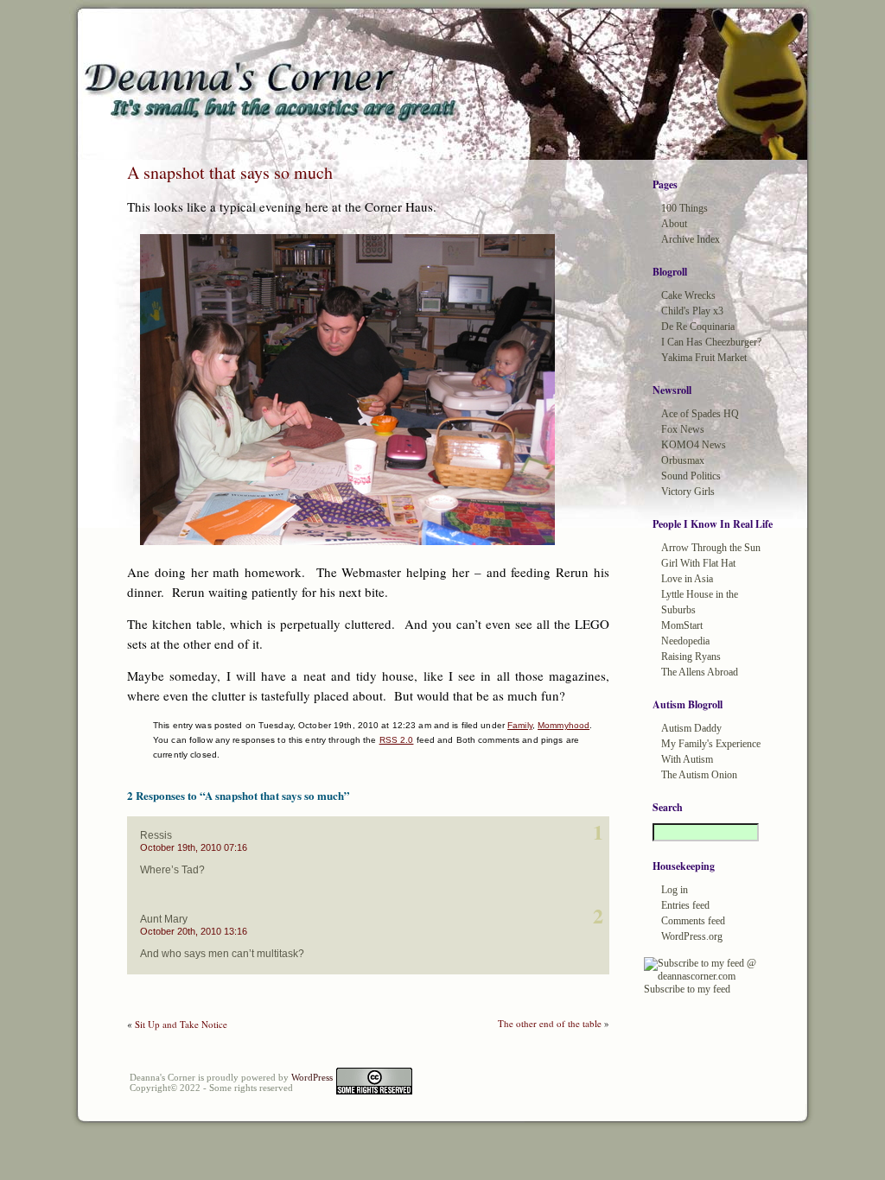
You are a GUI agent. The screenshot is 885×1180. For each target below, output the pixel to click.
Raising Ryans (691, 656)
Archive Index (690, 239)
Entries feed (685, 905)
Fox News (682, 429)
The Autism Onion (699, 775)
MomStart (682, 625)
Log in (674, 890)
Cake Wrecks (688, 295)
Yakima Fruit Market (704, 358)
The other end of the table (550, 1023)
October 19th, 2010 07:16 (193, 847)
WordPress (312, 1077)
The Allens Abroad (699, 672)
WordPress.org (692, 936)
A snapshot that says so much (230, 172)
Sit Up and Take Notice (181, 1024)
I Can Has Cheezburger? (711, 342)
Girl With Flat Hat (698, 563)
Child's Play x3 (692, 311)
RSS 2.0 (396, 740)
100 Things (684, 208)
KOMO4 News (693, 445)
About (674, 224)
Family (519, 725)
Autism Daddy (691, 728)
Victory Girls (688, 491)
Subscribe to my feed (687, 989)
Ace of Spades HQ (700, 414)
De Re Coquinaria (698, 326)
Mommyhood (563, 725)
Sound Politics (691, 476)
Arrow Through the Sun (711, 548)
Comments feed (693, 921)
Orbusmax (682, 460)
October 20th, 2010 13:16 (193, 931)
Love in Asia (687, 579)
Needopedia (685, 641)
